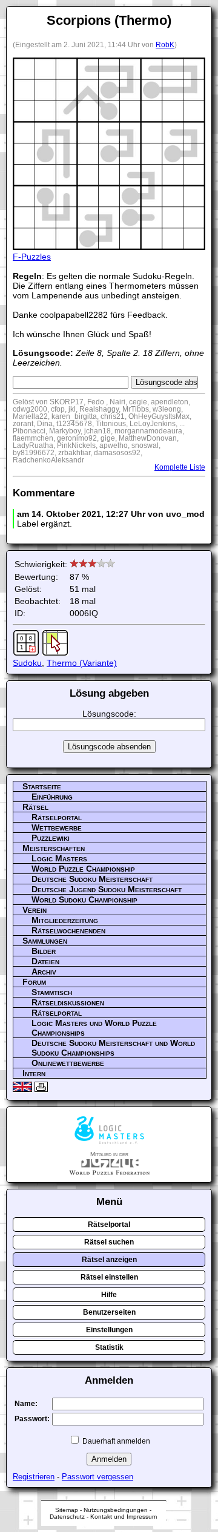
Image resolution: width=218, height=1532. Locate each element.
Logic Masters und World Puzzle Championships (94, 1027)
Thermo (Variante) (82, 663)
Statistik (109, 1347)
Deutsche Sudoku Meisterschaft (92, 879)
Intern (33, 1073)
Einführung (52, 796)
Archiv (43, 971)
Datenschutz (67, 1516)
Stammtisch (51, 992)
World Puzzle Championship (83, 868)
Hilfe (109, 1294)
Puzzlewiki (50, 838)
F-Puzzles (32, 256)
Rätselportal (56, 817)
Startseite (41, 786)
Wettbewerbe (56, 827)
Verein (34, 910)
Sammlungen (44, 940)
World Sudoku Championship (84, 899)
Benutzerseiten (109, 1312)
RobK (165, 44)
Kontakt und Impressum (123, 1516)
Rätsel (35, 807)
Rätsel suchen (109, 1242)
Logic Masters (59, 858)
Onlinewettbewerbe (67, 1063)
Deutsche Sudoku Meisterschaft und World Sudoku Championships (113, 1047)
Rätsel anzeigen (109, 1259)
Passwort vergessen (97, 1476)
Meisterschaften (53, 848)
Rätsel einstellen (109, 1277)
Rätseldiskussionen (67, 1002)
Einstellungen (109, 1329)
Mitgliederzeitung (64, 920)
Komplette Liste (179, 467)
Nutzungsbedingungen (116, 1510)
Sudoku (27, 663)
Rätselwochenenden (68, 930)
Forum (34, 982)
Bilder (43, 951)
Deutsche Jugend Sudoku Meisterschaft (106, 889)
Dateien (45, 961)
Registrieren (33, 1476)
